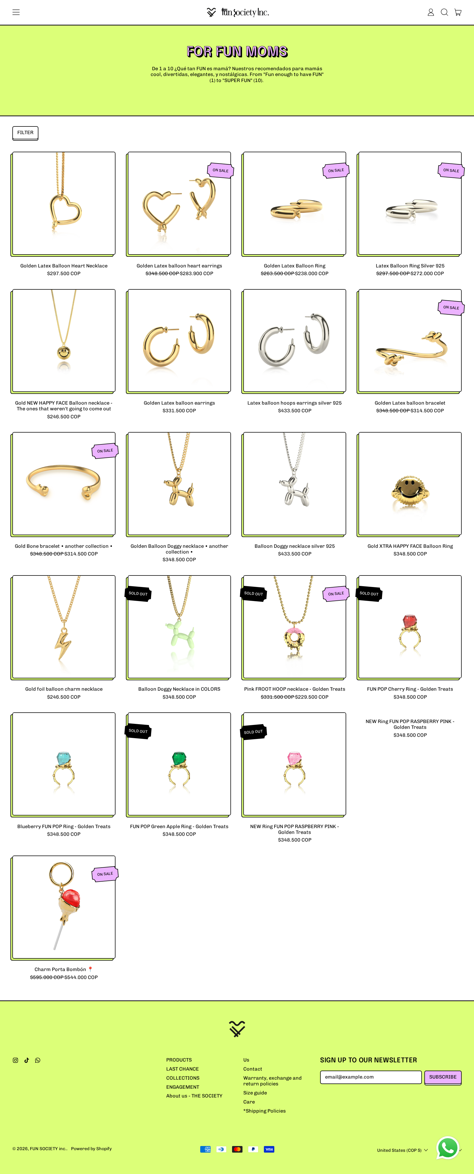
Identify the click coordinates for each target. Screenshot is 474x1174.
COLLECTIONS (182, 1078)
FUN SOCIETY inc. (48, 1148)
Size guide (255, 1093)
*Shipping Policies (264, 1111)
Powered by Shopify (91, 1148)
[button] (444, 12)
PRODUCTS (179, 1060)
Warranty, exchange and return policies (272, 1081)
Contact (252, 1069)
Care (249, 1102)
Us (246, 1060)
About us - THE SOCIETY (194, 1096)
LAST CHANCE (182, 1069)
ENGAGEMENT (182, 1087)
